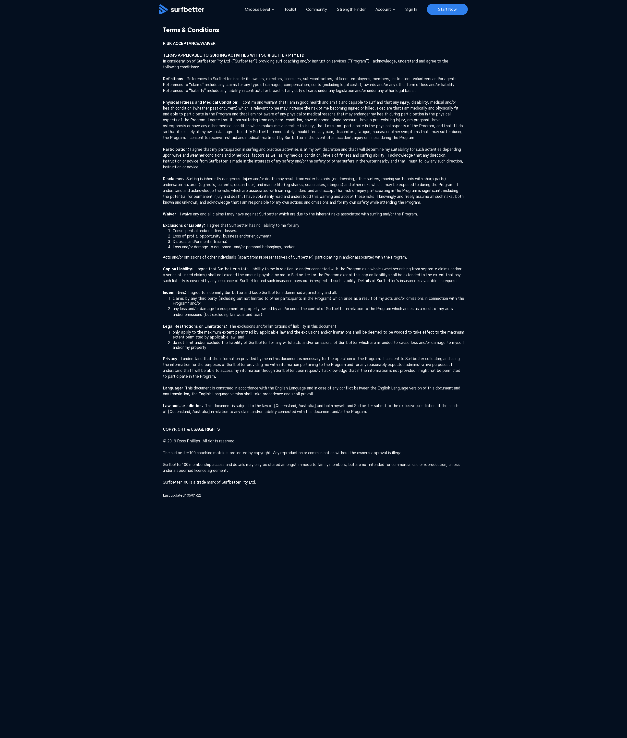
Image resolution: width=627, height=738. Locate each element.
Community (316, 9)
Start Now (447, 9)
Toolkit (290, 9)
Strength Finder (351, 9)
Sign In (411, 9)
